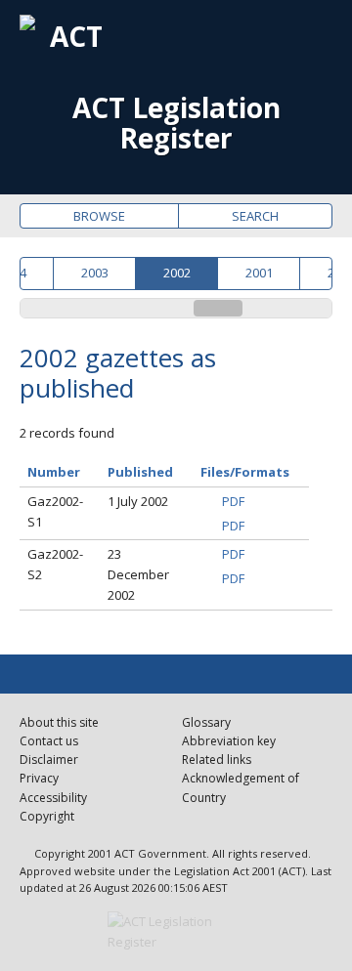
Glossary (206, 722)
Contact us (49, 741)
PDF (233, 501)
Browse (99, 216)
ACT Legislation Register (176, 123)
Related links (216, 759)
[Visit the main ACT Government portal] (176, 931)
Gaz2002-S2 (55, 564)
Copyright (47, 816)
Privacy (39, 778)
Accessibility (53, 797)
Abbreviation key (229, 741)
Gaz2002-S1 (55, 511)
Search (255, 216)
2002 (177, 272)
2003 (95, 272)
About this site (59, 722)
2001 (259, 272)
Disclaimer (49, 759)
